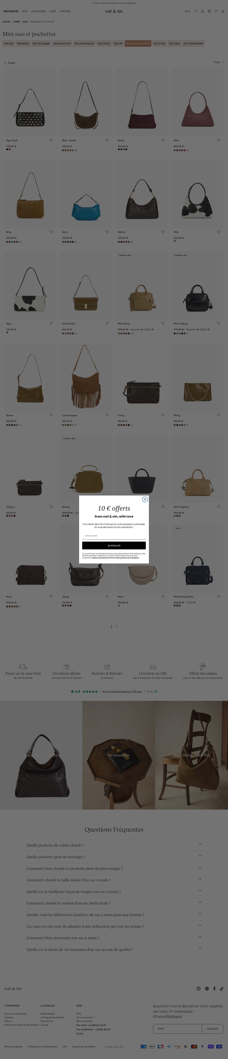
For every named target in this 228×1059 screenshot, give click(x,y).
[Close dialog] (145, 499)
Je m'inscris (114, 545)
